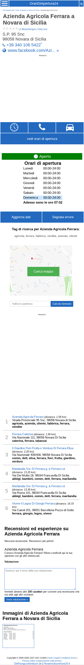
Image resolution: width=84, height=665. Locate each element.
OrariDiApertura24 (44, 3)
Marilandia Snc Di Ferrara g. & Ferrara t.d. (38, 468)
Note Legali (53, 658)
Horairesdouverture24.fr (57, 663)
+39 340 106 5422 (23, 45)
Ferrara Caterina (22, 434)
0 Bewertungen (28, 29)
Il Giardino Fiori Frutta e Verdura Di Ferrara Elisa (42, 448)
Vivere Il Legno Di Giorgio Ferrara (33, 503)
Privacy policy (29, 661)
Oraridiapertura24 (8, 10)
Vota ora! (42, 29)
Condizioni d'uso (68, 658)
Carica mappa (43, 271)
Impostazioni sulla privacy (49, 661)
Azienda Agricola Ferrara (28, 416)
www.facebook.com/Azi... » (33, 50)
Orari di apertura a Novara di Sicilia (27, 10)
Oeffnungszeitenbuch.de (28, 663)
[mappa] (70, 127)
